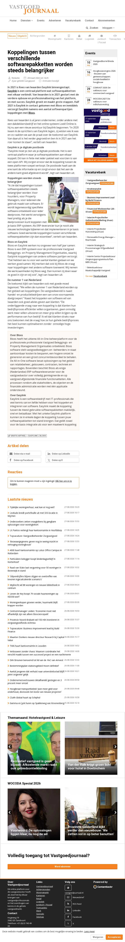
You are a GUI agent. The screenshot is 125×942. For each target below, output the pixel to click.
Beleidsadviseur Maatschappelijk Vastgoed (98, 269)
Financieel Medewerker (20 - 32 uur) (100, 210)
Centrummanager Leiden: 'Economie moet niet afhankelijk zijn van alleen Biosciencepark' (32, 613)
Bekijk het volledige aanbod (101, 160)
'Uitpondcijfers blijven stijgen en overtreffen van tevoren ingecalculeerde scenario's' (32, 578)
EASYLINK (33, 436)
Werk (38, 910)
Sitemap (40, 916)
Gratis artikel (18, 436)
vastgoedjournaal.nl (74, 892)
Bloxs (32, 113)
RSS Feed (77, 904)
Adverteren (55, 20)
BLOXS (43, 436)
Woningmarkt (42, 892)
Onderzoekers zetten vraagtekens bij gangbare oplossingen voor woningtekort (32, 523)
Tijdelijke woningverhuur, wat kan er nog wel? (32, 507)
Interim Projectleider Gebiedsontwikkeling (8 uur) (99, 220)
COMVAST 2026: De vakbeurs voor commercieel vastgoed (103, 90)
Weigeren (98, 937)
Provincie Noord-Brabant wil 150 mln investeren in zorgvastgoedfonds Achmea (33, 621)
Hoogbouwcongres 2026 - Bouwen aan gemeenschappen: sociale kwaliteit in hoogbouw (104, 77)
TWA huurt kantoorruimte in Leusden (28, 645)
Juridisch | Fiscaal (44, 904)
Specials (40, 913)
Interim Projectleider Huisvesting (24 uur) (96, 230)
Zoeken (93, 27)
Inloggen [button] (107, 27)
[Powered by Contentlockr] (103, 887)
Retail (38, 898)
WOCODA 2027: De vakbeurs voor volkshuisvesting (101, 101)
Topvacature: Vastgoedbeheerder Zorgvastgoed (33, 535)
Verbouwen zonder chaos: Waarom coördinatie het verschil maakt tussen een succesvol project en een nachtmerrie (39, 653)
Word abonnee (62, 866)
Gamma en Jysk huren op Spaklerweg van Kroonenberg (37, 703)
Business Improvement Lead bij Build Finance (100, 200)
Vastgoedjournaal (44, 886)
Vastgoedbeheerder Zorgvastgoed (100, 181)
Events (41, 20)
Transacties (41, 907)
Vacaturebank (73, 20)
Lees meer (89, 931)
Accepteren (114, 937)
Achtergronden (43, 889)
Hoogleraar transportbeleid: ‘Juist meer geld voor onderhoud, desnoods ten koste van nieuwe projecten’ (34, 690)
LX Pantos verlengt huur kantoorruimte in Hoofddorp (36, 530)
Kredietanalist (93, 190)
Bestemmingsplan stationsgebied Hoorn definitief (34, 665)
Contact (89, 20)
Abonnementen (106, 20)
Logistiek (40, 901)
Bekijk (112, 127)
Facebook (77, 917)
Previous (10, 747)
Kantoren (40, 895)
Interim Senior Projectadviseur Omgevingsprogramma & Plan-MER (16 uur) (100, 259)
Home (13, 20)
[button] (27, 20)
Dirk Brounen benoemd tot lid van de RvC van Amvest (37, 660)
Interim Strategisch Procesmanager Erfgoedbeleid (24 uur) (100, 248)
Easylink (12, 91)
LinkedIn (76, 910)
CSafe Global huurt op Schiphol (25, 697)
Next (115, 747)
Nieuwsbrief (78, 897)
